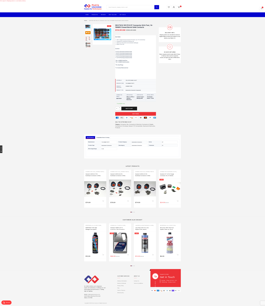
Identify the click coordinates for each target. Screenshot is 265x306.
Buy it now (135, 113)
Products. (117, 127)
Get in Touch (167, 277)
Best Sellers (113, 14)
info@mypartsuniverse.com (93, 294)
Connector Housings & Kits (168, 171)
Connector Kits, (125, 124)
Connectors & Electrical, (135, 124)
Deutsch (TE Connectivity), (136, 126)
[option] (102, 34)
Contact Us (136, 280)
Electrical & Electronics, (149, 126)
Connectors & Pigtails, (148, 124)
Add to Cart (129, 108)
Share (1, 148)
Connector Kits (90, 171)
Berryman (88, 225)
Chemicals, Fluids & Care (117, 225)
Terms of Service (121, 290)
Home (87, 14)
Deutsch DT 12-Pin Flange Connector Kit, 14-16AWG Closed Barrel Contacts (167, 175)
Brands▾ (103, 14)
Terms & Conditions (138, 283)
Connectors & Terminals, (121, 126)
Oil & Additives (96, 225)
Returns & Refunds (121, 283)
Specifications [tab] (90, 137)
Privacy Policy (120, 285)
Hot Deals (123, 14)
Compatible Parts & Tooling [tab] (102, 137)
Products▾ (95, 14)
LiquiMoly (138, 225)
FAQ (118, 288)
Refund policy (120, 292)
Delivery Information (122, 280)
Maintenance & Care (147, 225)
